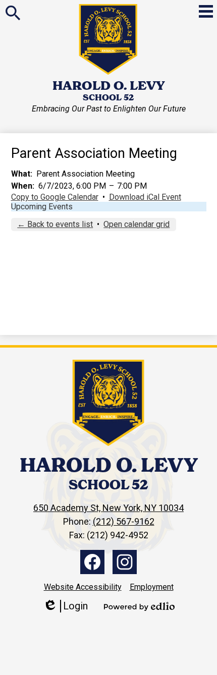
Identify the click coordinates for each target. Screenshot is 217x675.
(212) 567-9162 (123, 521)
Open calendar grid (136, 224)
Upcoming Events (42, 206)
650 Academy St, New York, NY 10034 (108, 507)
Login (65, 606)
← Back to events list (55, 224)
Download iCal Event (145, 197)
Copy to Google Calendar (54, 197)
